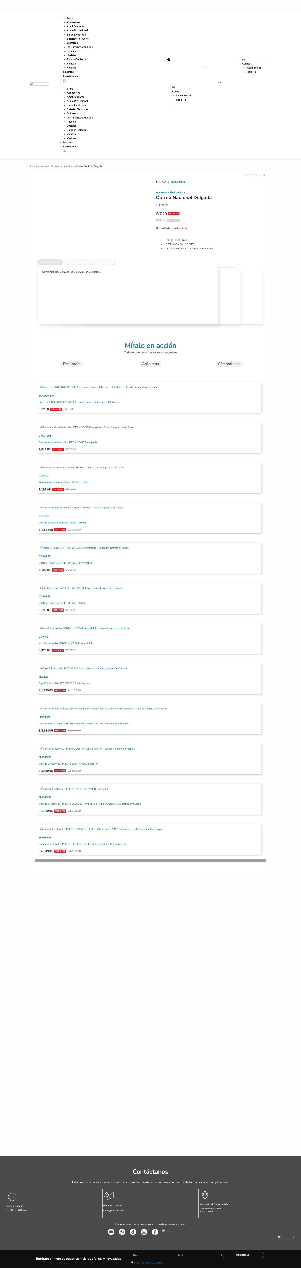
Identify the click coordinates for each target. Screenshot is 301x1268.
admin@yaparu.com (113, 1210)
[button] (150, 860)
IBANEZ (43, 676)
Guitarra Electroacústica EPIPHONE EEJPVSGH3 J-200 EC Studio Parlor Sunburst (84, 723)
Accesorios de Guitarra (62, 166)
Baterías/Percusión (78, 38)
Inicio (32, 166)
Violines (71, 67)
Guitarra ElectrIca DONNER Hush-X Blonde (63, 522)
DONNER (44, 475)
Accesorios (73, 22)
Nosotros (68, 72)
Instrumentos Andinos (80, 47)
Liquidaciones (70, 76)
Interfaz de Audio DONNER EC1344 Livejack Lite (66, 643)
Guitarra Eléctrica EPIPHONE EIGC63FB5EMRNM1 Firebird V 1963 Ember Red (83, 844)
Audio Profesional (77, 30)
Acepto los (150, 1263)
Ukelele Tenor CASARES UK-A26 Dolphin (62, 603)
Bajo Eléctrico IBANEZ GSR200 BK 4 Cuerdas (64, 683)
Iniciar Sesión (253, 67)
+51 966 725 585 (113, 1205)
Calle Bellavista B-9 (210, 1208)
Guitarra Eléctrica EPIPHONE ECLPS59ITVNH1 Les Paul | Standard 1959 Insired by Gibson (90, 804)
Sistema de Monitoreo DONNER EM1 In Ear (63, 482)
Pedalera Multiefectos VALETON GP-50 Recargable (68, 442)
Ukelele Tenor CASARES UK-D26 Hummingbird (65, 563)
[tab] (50, 262)
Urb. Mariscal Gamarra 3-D (213, 1204)
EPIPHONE (45, 717)
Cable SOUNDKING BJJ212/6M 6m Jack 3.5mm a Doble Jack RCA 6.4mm (79, 402)
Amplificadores (75, 26)
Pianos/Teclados (77, 59)
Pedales (71, 51)
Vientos (71, 63)
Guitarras (72, 42)
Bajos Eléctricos (76, 34)
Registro (251, 71)
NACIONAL (178, 182)
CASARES (44, 556)
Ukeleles (71, 55)
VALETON (45, 435)
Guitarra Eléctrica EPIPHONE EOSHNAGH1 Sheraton (68, 763)
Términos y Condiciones (155, 1263)
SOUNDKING (46, 395)
